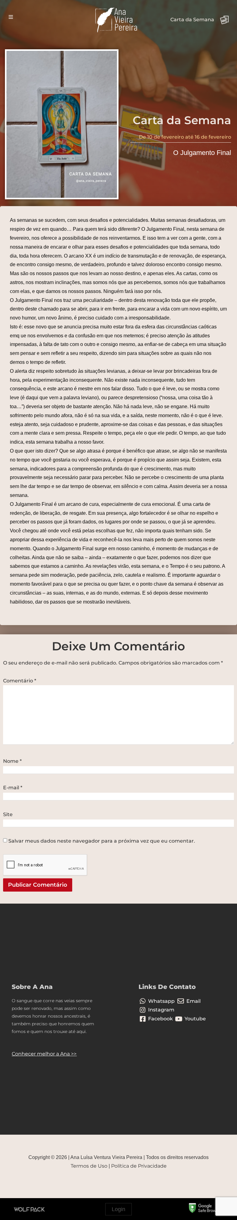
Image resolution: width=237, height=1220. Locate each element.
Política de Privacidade (139, 1166)
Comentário (19, 680)
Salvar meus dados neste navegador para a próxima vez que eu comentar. (101, 841)
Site (8, 814)
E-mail (12, 787)
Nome (12, 761)
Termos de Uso (89, 1166)
